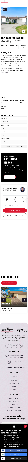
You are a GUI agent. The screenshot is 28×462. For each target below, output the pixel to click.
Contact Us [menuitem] (14, 389)
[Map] (14, 247)
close (25, 426)
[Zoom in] (26, 264)
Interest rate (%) (6, 138)
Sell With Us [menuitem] (14, 401)
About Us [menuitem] (14, 377)
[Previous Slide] (4, 20)
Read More (4, 72)
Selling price (5, 118)
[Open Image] (14, 20)
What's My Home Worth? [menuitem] (14, 411)
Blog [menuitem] (14, 386)
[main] (14, 159)
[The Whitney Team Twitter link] (21, 346)
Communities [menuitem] (14, 404)
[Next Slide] (24, 20)
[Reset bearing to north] (26, 268)
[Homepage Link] (9, 3)
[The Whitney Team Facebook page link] (7, 346)
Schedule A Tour (15, 210)
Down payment (5, 125)
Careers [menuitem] (14, 380)
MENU (25, 6)
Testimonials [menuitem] (14, 383)
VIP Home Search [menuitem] (14, 407)
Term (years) (4, 132)
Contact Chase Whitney (15, 215)
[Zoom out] (26, 266)
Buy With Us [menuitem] (14, 398)
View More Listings (9, 283)
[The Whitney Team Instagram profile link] (12, 346)
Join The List (9, 177)
